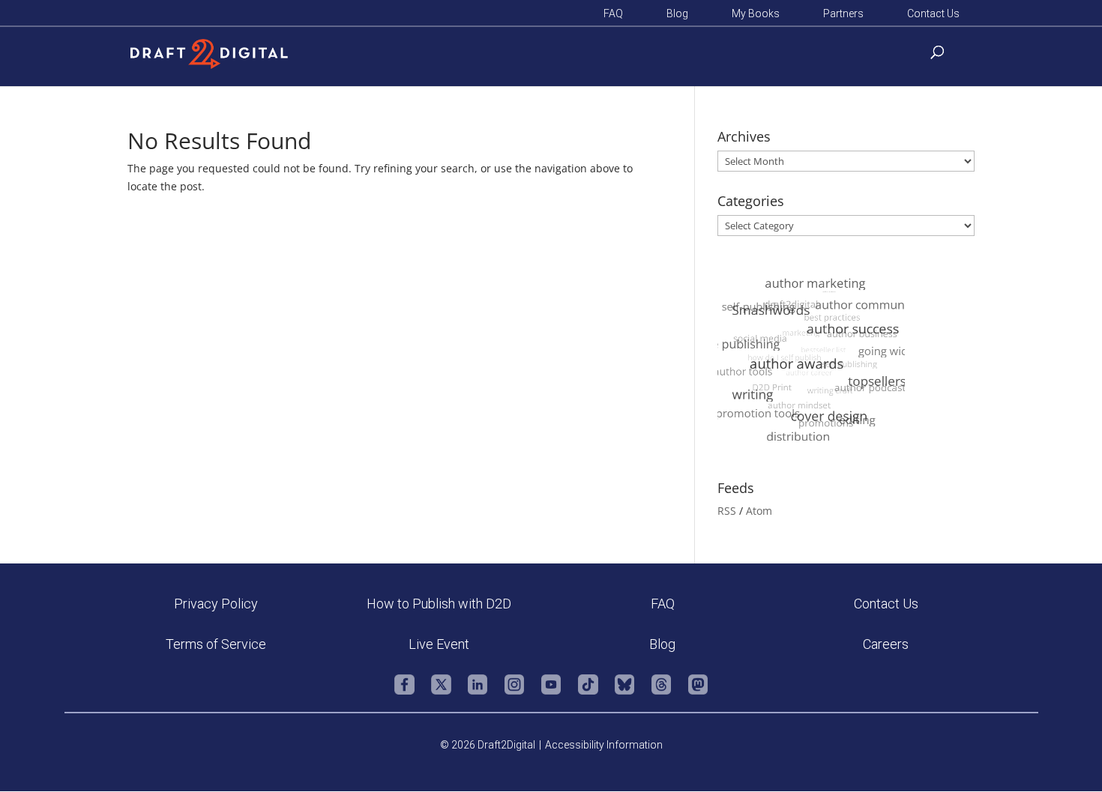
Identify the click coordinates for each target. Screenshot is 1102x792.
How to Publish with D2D (439, 603)
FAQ (613, 13)
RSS (726, 511)
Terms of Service (216, 644)
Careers (886, 644)
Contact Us (933, 13)
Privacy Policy (216, 603)
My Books (756, 13)
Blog (677, 13)
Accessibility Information (604, 745)
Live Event (439, 644)
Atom (759, 511)
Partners (843, 13)
